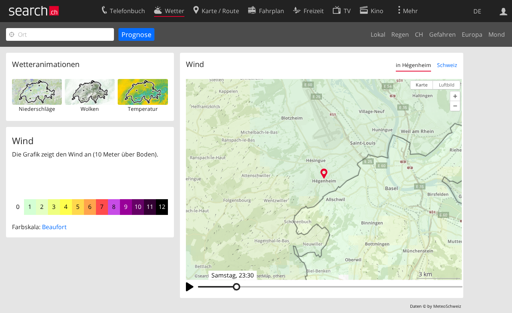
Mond (496, 34)
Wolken (90, 108)
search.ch (207, 276)
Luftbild (446, 85)
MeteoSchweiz (447, 306)
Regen (400, 34)
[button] (455, 96)
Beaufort (54, 227)
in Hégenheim (413, 65)
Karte (422, 85)
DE (477, 11)
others (279, 276)
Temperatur (143, 108)
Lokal (378, 34)
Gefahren (442, 34)
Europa (472, 34)
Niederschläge (37, 108)
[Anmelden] (503, 11)
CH (419, 34)
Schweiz (447, 65)
